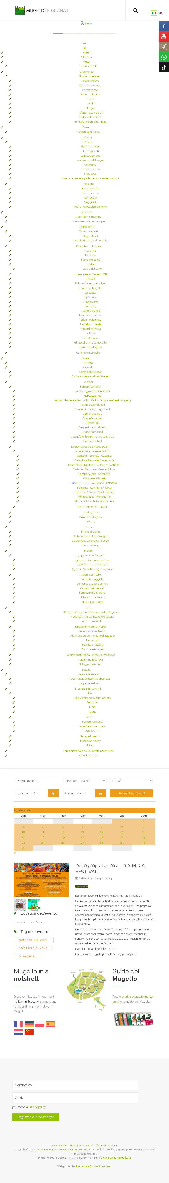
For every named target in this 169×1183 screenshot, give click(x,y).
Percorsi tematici (90, 386)
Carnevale (90, 197)
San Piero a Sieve (33, 948)
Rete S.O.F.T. (92, 730)
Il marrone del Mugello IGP (90, 274)
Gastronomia (86, 226)
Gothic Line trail (92, 413)
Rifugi (90, 745)
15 (121, 832)
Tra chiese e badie (92, 649)
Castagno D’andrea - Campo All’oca (94, 469)
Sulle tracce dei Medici (92, 631)
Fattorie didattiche (90, 117)
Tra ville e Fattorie (92, 644)
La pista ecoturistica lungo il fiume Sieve (90, 654)
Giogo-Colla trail (92, 418)
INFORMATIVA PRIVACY (64, 1145)
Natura (86, 669)
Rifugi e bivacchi (90, 736)
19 (63, 837)
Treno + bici (92, 640)
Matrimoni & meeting (88, 216)
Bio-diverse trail (92, 441)
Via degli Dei (90, 512)
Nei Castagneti (92, 395)
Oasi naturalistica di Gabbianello (90, 678)
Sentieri (90, 717)
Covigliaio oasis (88, 755)
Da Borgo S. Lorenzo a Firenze (90, 540)
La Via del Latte (92, 268)
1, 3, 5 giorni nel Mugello (90, 555)
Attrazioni (86, 57)
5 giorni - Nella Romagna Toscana (92, 569)
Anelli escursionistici (92, 726)
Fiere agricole (90, 188)
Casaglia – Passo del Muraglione (94, 460)
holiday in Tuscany (26, 1001)
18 (43, 837)
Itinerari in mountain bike (90, 626)
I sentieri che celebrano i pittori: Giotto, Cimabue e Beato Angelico (92, 400)
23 (143, 837)
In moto (88, 362)
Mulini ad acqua (90, 146)
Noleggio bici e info (90, 664)
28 (101, 842)
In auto (88, 550)
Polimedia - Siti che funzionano (94, 1166)
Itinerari (86, 358)
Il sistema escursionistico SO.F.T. (90, 446)
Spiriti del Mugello (90, 347)
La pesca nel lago (90, 683)
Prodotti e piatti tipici (88, 246)
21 (101, 837)
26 (63, 842)
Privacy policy (37, 1107)
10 (23, 832)
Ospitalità (86, 212)
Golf (90, 103)
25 (43, 842)
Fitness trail (92, 422)
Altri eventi (81, 886)
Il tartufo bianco (90, 310)
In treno (88, 527)
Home (86, 52)
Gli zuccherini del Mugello (90, 342)
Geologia (92, 702)
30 (143, 842)
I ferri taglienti (90, 151)
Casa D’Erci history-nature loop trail (92, 436)
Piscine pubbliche (90, 94)
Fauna (92, 711)
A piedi (88, 381)
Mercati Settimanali (88, 131)
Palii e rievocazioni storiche (90, 206)
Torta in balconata (90, 319)
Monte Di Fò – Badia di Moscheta (94, 501)
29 (122, 842)
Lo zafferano (90, 338)
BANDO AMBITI (109, 1145)
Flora (92, 706)
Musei (86, 61)
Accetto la (30, 1107)
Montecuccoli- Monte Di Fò (94, 496)
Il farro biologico (90, 259)
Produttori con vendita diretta (90, 240)
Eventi (86, 127)
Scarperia (27, 956)
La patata (90, 292)
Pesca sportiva (90, 80)
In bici (88, 607)
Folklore (88, 183)
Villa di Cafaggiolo (92, 579)
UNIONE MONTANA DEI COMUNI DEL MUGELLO (63, 1149)
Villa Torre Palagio (92, 601)
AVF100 (90, 521)
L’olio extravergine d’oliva (90, 283)
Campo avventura (90, 85)
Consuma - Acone (94, 478)
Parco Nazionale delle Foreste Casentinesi (88, 750)
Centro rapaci (90, 90)
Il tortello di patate (90, 324)
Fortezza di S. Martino (92, 592)
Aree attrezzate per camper (88, 221)
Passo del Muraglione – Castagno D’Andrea (94, 464)
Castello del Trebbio (92, 588)
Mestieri (88, 142)
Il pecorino (90, 297)
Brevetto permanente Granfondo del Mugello (90, 612)
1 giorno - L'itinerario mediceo (92, 560)
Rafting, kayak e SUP (90, 112)
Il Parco (90, 693)
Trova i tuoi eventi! (132, 793)
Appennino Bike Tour (90, 659)
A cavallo (88, 367)
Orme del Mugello (90, 517)
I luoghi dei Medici (90, 574)
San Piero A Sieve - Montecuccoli (94, 492)
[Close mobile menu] (84, 48)
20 (82, 837)
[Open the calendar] (53, 793)
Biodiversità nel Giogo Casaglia (92, 697)
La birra (90, 333)
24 (23, 842)
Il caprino (90, 250)
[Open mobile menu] (84, 43)
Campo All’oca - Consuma (94, 473)
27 (82, 842)
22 (122, 837)
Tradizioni (86, 137)
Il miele (90, 278)
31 (23, 848)
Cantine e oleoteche (88, 352)
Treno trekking (90, 545)
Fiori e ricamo (90, 193)
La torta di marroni (90, 315)
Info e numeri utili (92, 621)
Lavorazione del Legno (90, 160)
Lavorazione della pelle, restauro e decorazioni (90, 178)
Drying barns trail (92, 431)
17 (23, 837)
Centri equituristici (90, 371)
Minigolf (90, 108)
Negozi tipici (90, 236)
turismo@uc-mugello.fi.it (116, 1157)
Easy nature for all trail (92, 427)
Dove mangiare (88, 231)
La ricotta (90, 306)
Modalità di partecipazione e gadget (92, 616)
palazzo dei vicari (33, 940)
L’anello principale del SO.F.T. (92, 451)
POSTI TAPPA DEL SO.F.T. (92, 506)
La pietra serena (90, 155)
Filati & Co (90, 173)
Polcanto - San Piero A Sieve (94, 487)
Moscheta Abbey (90, 740)
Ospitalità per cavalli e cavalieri (90, 376)
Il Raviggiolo (90, 301)
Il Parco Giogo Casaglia (88, 688)
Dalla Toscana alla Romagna (90, 536)
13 (82, 832)
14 (101, 832)
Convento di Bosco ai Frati (92, 583)
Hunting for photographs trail (92, 409)
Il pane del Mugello (90, 288)
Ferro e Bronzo (90, 169)
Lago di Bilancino (88, 674)
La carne (90, 255)
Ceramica (90, 164)
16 (143, 832)
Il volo (90, 99)
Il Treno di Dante (90, 531)
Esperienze (86, 71)
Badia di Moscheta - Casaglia (94, 455)
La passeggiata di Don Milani (92, 391)
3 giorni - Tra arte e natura (92, 564)
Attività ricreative (88, 76)
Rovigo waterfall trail (92, 404)
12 (63, 832)
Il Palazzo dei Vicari (92, 597)
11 (42, 832)
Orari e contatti (88, 66)
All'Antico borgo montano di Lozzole (92, 635)
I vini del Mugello (90, 328)
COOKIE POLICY (89, 1145)
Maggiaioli (90, 202)
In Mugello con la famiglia (90, 121)
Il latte (90, 264)
